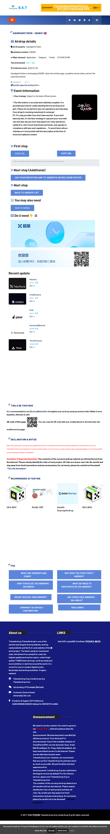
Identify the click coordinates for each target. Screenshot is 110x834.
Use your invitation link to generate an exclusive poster (48, 177)
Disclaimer (79, 607)
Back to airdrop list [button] (27, 192)
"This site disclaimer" (17, 469)
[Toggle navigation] (12, 20)
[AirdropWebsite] (37, 411)
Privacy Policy (42, 729)
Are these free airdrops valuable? (79, 598)
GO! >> (32, 286)
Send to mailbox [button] (22, 208)
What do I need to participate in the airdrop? (79, 586)
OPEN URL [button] (20, 153)
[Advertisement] (55, 378)
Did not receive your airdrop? (30, 597)
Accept (51, 831)
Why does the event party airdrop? (79, 574)
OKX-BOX (11, 507)
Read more (62, 831)
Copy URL (66, 153)
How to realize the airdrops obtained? (31, 585)
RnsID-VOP (37, 507)
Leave (72, 831)
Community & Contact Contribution (30, 609)
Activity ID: (16, 82)
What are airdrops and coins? (31, 574)
